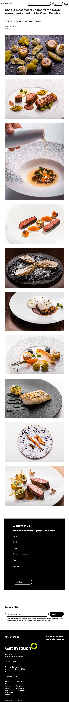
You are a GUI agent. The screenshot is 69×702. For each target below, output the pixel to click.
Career (7, 688)
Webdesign (17, 688)
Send (54, 614)
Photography (18, 21)
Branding (17, 684)
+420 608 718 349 (11, 654)
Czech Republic (28, 21)
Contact (8, 661)
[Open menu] (66, 4)
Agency (8, 686)
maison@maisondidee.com (14, 656)
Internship (9, 692)
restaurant (37, 21)
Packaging (17, 682)
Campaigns (17, 686)
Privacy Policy (46, 620)
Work (7, 682)
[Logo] (8, 3)
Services (8, 684)
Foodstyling (9, 21)
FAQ (6, 690)
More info (8, 676)
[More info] (15, 671)
